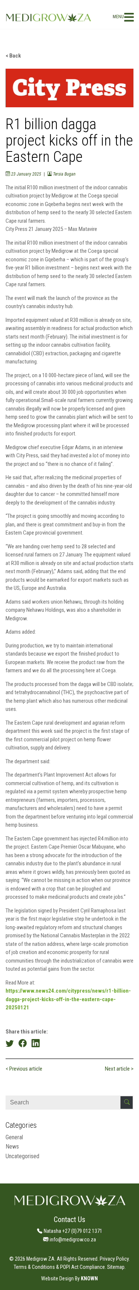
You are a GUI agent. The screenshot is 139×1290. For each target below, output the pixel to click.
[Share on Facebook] (23, 1043)
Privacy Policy (114, 1259)
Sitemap (116, 1267)
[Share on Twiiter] (10, 1043)
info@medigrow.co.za (73, 1239)
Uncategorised (22, 1156)
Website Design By (60, 1278)
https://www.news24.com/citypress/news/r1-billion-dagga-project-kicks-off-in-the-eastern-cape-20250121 (68, 999)
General (14, 1137)
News (12, 1146)
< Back (13, 55)
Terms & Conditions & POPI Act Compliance (59, 1267)
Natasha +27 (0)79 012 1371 (73, 1231)
